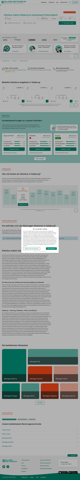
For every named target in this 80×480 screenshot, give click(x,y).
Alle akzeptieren (51, 248)
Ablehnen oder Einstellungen (31, 248)
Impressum (35, 251)
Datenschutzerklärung (42, 251)
